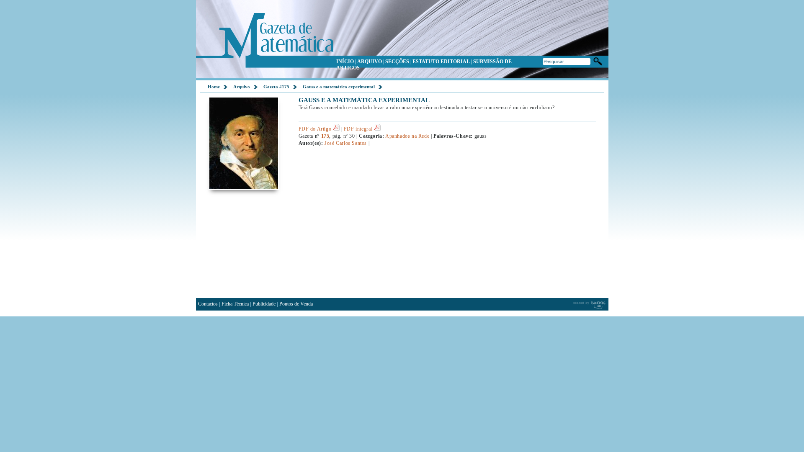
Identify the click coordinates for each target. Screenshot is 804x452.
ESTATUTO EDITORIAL (441, 61)
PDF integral (359, 129)
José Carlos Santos (346, 143)
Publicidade (264, 304)
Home (214, 86)
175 (325, 136)
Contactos (208, 304)
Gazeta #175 (276, 86)
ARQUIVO (369, 61)
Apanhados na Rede (407, 136)
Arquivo (241, 86)
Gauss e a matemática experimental (339, 86)
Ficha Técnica (235, 304)
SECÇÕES (397, 61)
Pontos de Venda (296, 304)
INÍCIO (345, 61)
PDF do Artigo (316, 129)
